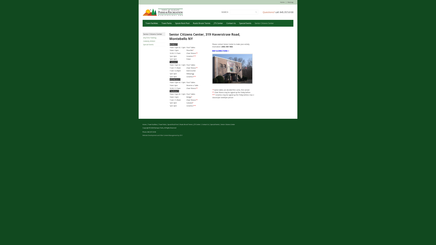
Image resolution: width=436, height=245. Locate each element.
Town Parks (162, 124)
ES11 (181, 135)
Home (282, 2)
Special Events (148, 44)
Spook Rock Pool (173, 124)
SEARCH (224, 12)
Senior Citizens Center (152, 34)
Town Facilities (152, 124)
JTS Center (197, 124)
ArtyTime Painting (149, 38)
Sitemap (290, 2)
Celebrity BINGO (149, 41)
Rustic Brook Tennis (186, 124)
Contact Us (205, 124)
